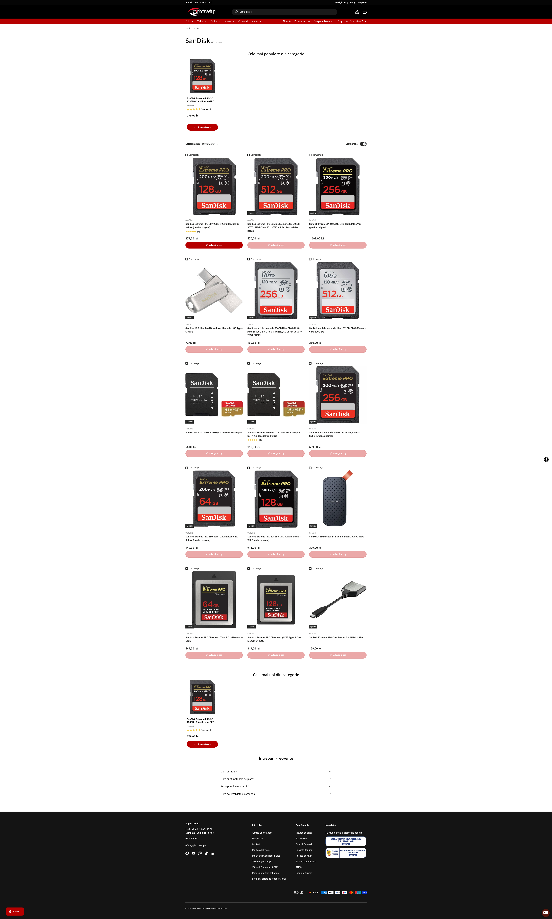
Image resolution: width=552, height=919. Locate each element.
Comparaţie (352, 144)
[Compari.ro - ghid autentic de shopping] (276, 889)
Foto (187, 21)
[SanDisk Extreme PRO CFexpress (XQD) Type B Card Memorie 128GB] (276, 599)
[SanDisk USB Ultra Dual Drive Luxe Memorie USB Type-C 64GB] (214, 290)
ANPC (299, 867)
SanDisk (196, 28)
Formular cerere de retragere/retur (269, 878)
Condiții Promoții (304, 844)
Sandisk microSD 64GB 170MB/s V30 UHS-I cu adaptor (213, 432)
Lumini (227, 21)
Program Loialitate (324, 21)
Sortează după (193, 144)
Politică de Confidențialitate (266, 855)
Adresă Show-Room (262, 832)
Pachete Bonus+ (304, 850)
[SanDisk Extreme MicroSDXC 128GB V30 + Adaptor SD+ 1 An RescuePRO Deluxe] (276, 395)
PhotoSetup (196, 908)
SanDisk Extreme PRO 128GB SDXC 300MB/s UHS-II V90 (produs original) (274, 538)
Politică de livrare (261, 850)
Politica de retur (304, 855)
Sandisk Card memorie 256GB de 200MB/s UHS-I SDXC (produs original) (334, 434)
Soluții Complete (358, 2)
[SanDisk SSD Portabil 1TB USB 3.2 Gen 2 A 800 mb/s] (338, 499)
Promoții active (302, 21)
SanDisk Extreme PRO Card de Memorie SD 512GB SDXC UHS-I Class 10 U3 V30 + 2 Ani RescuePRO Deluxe (273, 227)
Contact (256, 844)
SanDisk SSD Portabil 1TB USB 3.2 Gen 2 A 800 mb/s (336, 536)
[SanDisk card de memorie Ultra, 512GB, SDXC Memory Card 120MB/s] (338, 290)
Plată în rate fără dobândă (265, 873)
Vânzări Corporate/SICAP (265, 867)
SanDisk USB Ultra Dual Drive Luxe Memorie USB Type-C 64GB (214, 330)
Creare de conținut (248, 21)
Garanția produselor (306, 861)
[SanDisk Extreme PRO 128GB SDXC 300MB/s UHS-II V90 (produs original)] (276, 499)
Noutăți (287, 21)
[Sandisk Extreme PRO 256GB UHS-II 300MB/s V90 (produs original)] (338, 186)
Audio (214, 21)
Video (200, 21)
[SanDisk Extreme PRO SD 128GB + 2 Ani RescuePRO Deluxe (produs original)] (214, 186)
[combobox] (284, 12)
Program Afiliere (304, 873)
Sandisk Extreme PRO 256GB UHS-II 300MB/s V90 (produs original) (335, 226)
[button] (365, 12)
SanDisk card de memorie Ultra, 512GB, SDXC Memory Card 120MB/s (337, 330)
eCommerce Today (219, 908)
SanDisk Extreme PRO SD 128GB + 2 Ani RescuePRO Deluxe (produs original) (200, 100)
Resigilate (340, 2)
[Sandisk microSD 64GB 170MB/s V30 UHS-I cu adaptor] (214, 395)
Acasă (187, 28)
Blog (340, 21)
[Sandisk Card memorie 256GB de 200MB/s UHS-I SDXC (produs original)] (338, 395)
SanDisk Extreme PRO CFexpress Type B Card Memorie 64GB (214, 639)
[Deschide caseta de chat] (546, 913)
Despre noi (257, 838)
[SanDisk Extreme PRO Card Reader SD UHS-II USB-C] (338, 599)
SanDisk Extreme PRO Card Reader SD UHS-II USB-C (336, 637)
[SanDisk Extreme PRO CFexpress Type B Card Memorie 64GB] (214, 599)
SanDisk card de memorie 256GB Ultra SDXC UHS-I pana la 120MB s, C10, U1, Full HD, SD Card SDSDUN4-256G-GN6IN (275, 332)
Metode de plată (304, 832)
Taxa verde (301, 838)
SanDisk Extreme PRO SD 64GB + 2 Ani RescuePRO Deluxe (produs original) (211, 538)
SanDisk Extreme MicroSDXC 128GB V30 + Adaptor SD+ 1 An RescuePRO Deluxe (273, 434)
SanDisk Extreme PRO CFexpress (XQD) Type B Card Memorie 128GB (274, 639)
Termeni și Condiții (261, 861)
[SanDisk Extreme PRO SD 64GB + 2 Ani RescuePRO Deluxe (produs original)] (214, 499)
